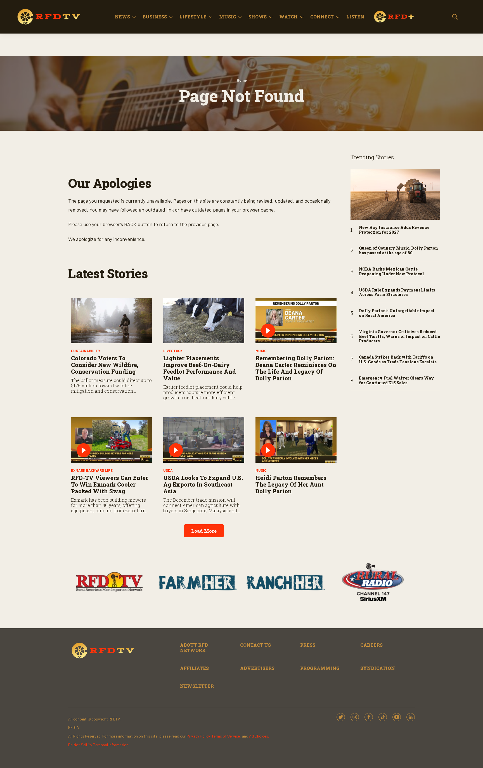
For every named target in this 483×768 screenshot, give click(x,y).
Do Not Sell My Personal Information (98, 744)
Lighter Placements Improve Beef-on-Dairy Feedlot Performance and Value (199, 368)
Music (227, 17)
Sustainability (85, 351)
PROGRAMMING (320, 668)
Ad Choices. (259, 736)
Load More (204, 531)
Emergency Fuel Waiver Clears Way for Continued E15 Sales (396, 380)
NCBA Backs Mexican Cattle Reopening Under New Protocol (391, 271)
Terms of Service (226, 736)
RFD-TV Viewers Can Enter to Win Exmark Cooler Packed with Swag (109, 484)
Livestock (173, 351)
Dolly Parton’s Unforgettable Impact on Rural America (396, 313)
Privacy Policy (198, 736)
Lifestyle (193, 17)
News (122, 17)
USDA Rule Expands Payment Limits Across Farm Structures (397, 292)
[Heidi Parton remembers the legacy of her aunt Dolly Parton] (296, 440)
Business (155, 17)
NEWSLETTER (197, 686)
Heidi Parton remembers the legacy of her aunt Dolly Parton (290, 484)
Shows (257, 17)
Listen (355, 17)
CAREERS (371, 645)
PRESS (307, 645)
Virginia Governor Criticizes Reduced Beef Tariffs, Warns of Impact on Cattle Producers (399, 336)
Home (242, 80)
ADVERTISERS (257, 668)
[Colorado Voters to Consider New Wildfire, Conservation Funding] (111, 320)
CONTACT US (255, 645)
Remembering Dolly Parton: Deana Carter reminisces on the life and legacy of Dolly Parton (295, 368)
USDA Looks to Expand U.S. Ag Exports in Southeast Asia (203, 484)
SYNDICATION (377, 668)
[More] (134, 17)
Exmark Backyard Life (92, 470)
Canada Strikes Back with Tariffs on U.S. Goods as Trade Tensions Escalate (398, 359)
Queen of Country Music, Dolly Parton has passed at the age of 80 (398, 250)
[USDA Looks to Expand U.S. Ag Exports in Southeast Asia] (203, 440)
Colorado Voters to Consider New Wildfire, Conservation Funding (104, 364)
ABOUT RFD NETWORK (194, 647)
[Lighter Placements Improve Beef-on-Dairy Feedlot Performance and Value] (203, 320)
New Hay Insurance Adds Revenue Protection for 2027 (394, 230)
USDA (168, 470)
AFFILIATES (194, 668)
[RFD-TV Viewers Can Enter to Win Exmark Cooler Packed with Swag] (111, 440)
